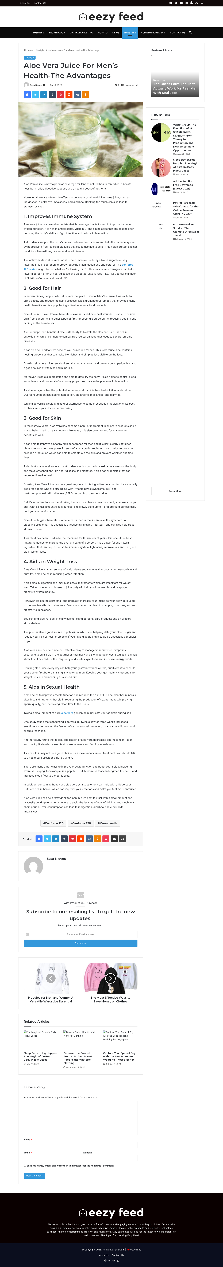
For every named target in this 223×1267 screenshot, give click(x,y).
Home (29, 50)
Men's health (108, 823)
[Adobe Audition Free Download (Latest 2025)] (161, 189)
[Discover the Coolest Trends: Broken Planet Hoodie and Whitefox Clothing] (80, 1040)
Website (87, 1152)
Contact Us (40, 3)
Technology (57, 32)
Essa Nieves (36, 85)
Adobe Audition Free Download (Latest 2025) (183, 185)
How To (102, 32)
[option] (175, 78)
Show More (175, 491)
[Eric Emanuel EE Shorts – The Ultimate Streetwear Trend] (161, 353)
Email (28, 1152)
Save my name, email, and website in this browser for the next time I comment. (70, 1165)
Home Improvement (153, 32)
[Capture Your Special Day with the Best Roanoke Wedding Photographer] (120, 1040)
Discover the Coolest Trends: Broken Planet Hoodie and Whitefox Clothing (77, 1058)
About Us (25, 3)
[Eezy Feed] (111, 17)
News (115, 32)
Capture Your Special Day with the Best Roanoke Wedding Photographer (119, 1056)
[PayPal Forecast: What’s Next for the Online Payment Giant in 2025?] (161, 210)
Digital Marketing (81, 32)
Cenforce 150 (81, 823)
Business (38, 32)
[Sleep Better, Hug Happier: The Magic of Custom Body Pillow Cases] (41, 1040)
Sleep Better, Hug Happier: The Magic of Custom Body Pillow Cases (40, 1056)
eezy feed (135, 1249)
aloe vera (67, 713)
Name (28, 1139)
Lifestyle (130, 32)
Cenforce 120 (54, 823)
